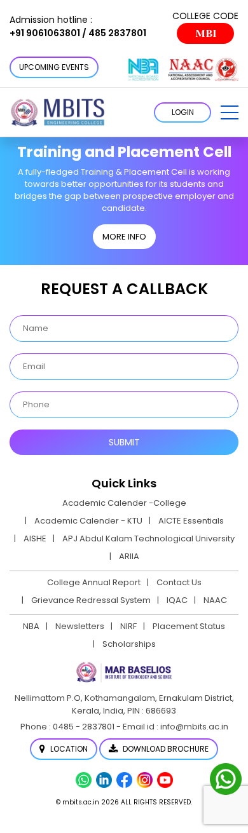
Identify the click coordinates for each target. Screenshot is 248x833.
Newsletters (79, 626)
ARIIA (129, 556)
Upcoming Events (54, 67)
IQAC (177, 600)
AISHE (35, 538)
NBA (31, 626)
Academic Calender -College (124, 503)
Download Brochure (165, 748)
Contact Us (179, 582)
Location (68, 748)
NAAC (215, 600)
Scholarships (129, 644)
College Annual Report (94, 582)
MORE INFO (124, 237)
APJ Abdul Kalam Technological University (148, 538)
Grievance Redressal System (91, 600)
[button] (229, 112)
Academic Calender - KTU (88, 521)
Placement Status (189, 626)
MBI (205, 33)
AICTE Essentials (191, 521)
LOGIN (183, 112)
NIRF (128, 626)
